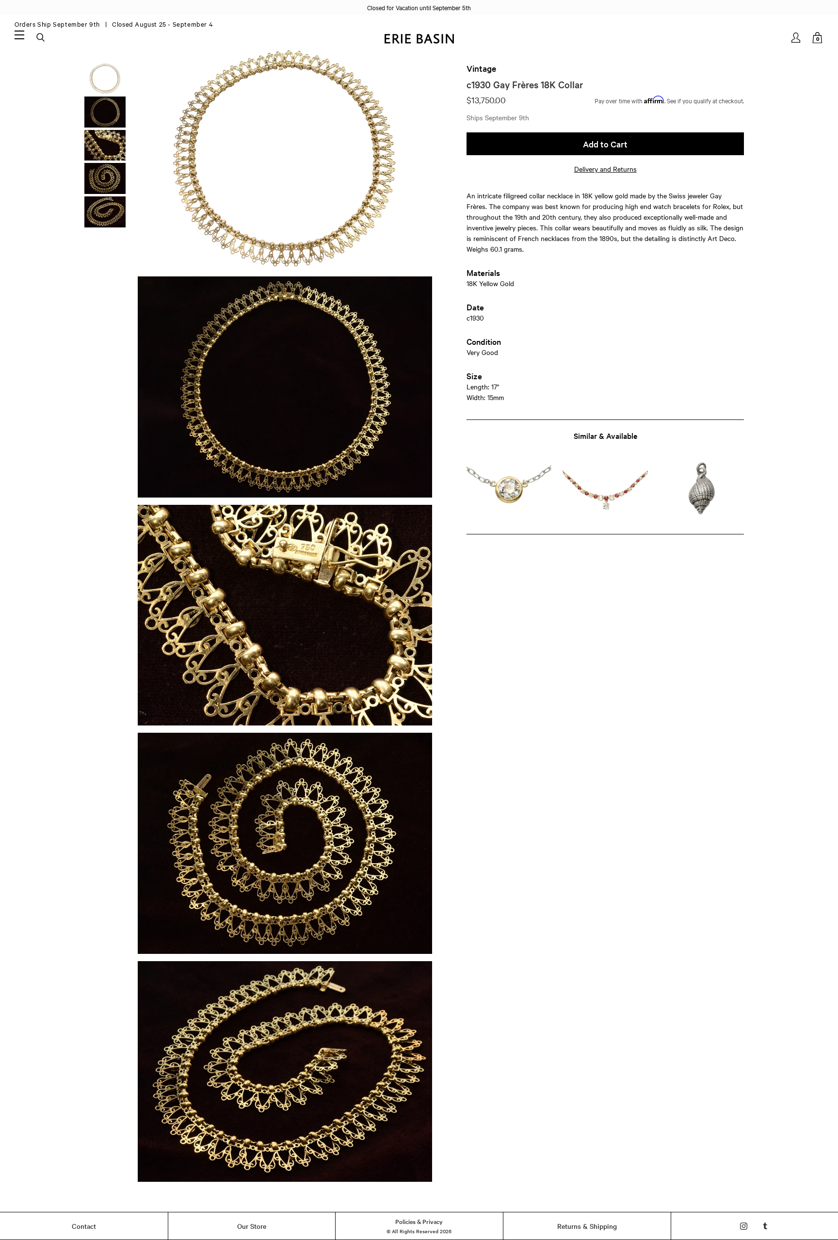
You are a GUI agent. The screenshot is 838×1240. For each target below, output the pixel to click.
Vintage (481, 68)
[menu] (19, 34)
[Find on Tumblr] (765, 1226)
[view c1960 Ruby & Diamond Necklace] (605, 490)
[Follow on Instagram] (743, 1226)
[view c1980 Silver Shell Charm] (701, 490)
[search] (41, 38)
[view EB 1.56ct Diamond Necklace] (509, 490)
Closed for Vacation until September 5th (419, 7)
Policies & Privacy (419, 1221)
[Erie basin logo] (419, 38)
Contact (84, 1226)
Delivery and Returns (605, 169)
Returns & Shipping (587, 1226)
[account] (796, 37)
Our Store (251, 1226)
